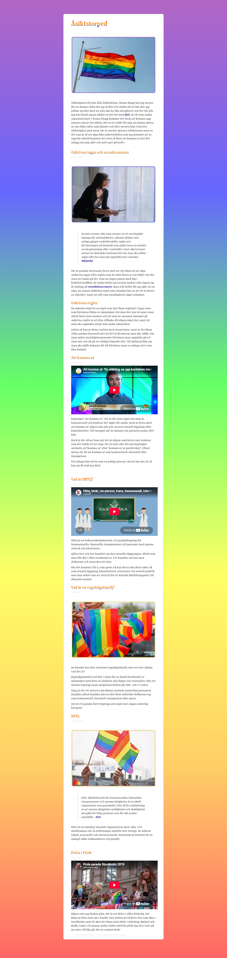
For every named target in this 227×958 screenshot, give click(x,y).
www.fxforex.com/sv (100, 286)
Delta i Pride (81, 853)
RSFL (127, 114)
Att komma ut (82, 358)
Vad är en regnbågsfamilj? (93, 587)
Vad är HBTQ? (82, 479)
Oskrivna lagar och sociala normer (100, 152)
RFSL (75, 716)
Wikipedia (87, 260)
